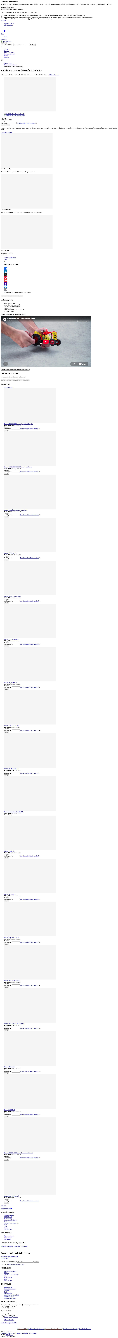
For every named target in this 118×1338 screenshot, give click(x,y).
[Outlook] (60, 286)
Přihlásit (36, 1261)
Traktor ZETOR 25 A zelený (12, 980)
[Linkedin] (60, 271)
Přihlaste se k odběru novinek (9, 1261)
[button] (2, 34)
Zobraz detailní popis (6, 132)
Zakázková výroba (9, 52)
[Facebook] (60, 268)
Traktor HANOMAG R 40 (11, 639)
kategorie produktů (6, 1208)
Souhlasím (11, 7)
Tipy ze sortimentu (9, 1236)
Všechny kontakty (9, 1320)
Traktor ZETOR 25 (9, 1067)
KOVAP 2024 (8, 1218)
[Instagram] (4, 31)
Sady (5, 1226)
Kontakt (6, 57)
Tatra (5, 1221)
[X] (60, 274)
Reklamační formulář (10, 1298)
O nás (5, 1292)
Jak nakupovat (8, 1287)
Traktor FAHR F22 (9, 851)
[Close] (5, 261)
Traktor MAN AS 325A (10, 682)
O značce (6, 49)
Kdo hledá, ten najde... (7, 44)
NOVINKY (7, 1239)
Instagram (9, 1323)
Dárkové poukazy (9, 1215)
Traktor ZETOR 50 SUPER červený (14, 1023)
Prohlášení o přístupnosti (7, 1333)
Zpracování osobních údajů (11, 1295)
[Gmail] (60, 280)
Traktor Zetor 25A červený (11, 1196)
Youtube (14, 1323)
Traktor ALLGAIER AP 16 (11, 937)
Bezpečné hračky (9, 1296)
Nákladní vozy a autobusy (11, 1223)
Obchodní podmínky (9, 1289)
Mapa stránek (33, 1333)
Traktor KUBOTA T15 (10, 553)
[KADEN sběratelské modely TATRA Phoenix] (14, 1246)
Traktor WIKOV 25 (9, 1110)
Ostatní (6, 1228)
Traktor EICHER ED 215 (11, 768)
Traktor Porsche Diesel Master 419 (13, 812)
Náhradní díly (8, 1229)
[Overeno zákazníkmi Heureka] (53, 1329)
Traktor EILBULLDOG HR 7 (12, 596)
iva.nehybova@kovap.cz (11, 1317)
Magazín (6, 51)
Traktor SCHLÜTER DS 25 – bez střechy (15, 510)
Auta (5, 1224)
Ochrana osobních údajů (21, 1333)
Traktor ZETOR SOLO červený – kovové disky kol (18, 1153)
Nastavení (3, 7)
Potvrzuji (3, 20)
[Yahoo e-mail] (60, 283)
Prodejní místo (8, 1293)
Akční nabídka (8, 1237)
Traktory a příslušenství (10, 1220)
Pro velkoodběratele (9, 54)
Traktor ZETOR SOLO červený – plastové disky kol (18, 424)
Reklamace (7, 1290)
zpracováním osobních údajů (16, 1264)
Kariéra (6, 55)
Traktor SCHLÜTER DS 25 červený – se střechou (18, 467)
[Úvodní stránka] (6, 41)
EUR (5, 36)
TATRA (6, 1273)
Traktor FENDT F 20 (10, 894)
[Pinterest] (60, 277)
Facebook (3, 1323)
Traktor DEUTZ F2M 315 (11, 725)
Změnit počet (4, 123)
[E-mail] (60, 289)
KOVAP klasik (8, 1217)
